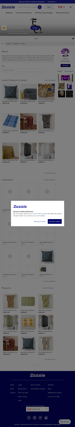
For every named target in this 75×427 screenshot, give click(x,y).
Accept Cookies (54, 221)
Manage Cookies (39, 221)
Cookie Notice (37, 214)
